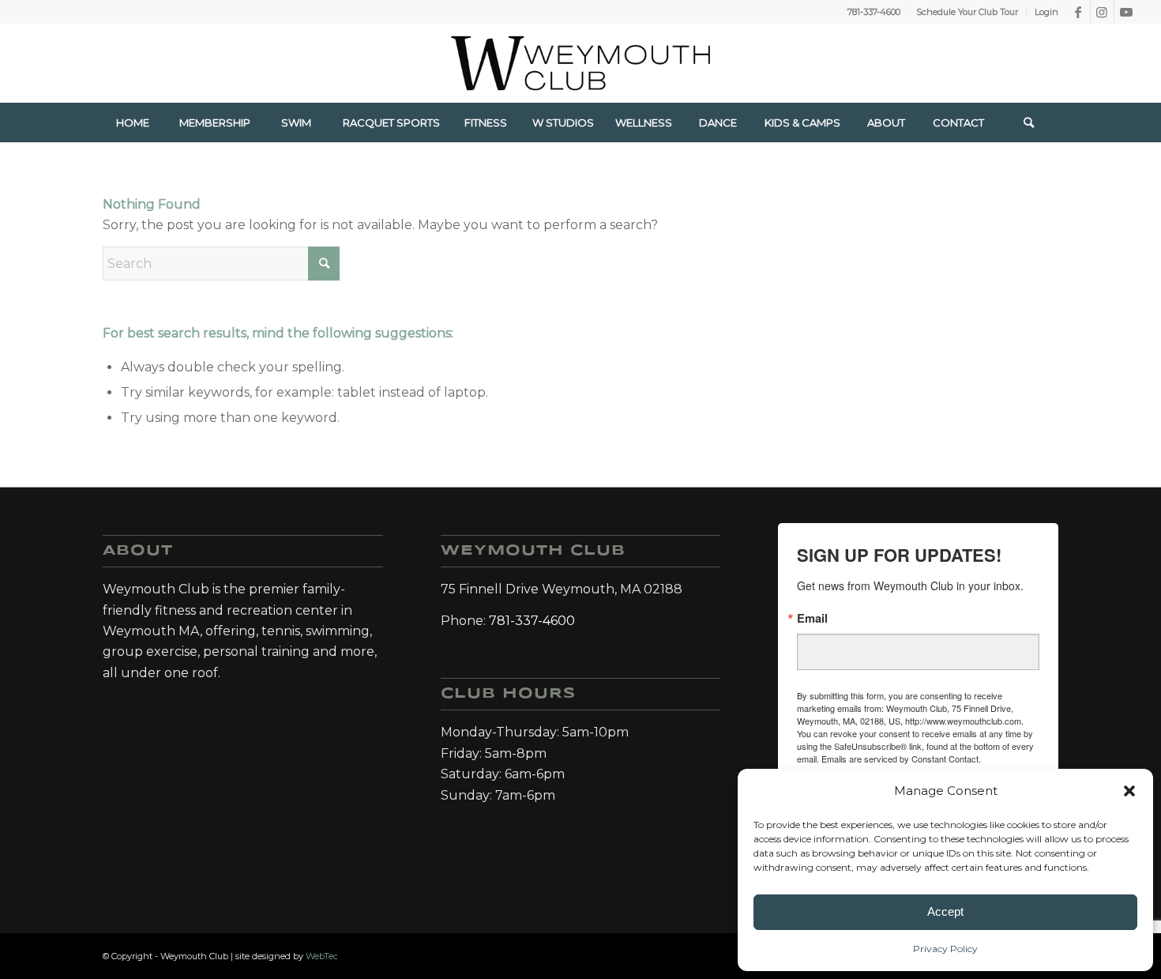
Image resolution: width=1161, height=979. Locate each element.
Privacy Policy (945, 949)
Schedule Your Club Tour (967, 11)
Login (1046, 11)
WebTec (322, 956)
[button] (1129, 791)
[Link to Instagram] (1102, 12)
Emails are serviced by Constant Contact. (901, 758)
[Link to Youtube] (1126, 12)
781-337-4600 (873, 11)
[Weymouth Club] (580, 63)
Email (812, 618)
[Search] (1029, 122)
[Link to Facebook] (1078, 12)
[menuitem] (967, 12)
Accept (945, 911)
